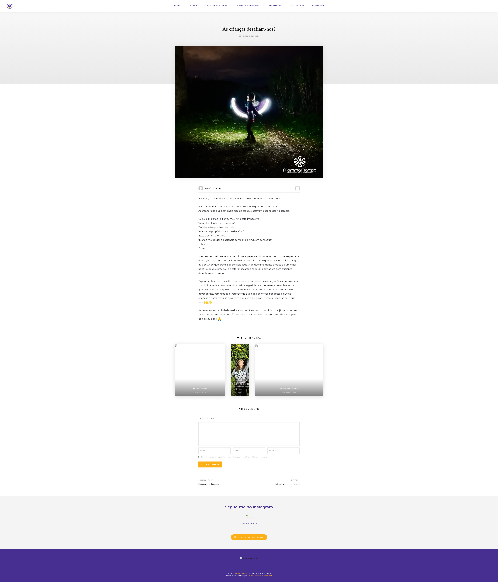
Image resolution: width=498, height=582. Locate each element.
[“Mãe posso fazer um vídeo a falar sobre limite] (313, 529)
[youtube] (481, 6)
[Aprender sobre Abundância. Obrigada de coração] (185, 529)
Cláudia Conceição (254, 576)
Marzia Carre (213, 189)
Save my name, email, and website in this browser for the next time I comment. (234, 457)
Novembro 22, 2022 (249, 36)
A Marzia (192, 6)
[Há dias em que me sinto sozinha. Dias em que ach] (203, 529)
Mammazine (275, 6)
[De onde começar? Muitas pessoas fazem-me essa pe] (276, 529)
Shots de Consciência (249, 6)
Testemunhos (297, 6)
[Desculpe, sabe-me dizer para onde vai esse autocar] (221, 529)
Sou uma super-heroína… (208, 484)
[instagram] (477, 6)
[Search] (491, 6)
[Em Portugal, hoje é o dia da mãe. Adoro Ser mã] (239, 529)
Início (176, 6)
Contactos (318, 6)
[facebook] (484, 6)
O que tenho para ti (216, 6)
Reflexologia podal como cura (287, 484)
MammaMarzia (241, 573)
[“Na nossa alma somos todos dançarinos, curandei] (258, 529)
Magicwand (267, 576)
